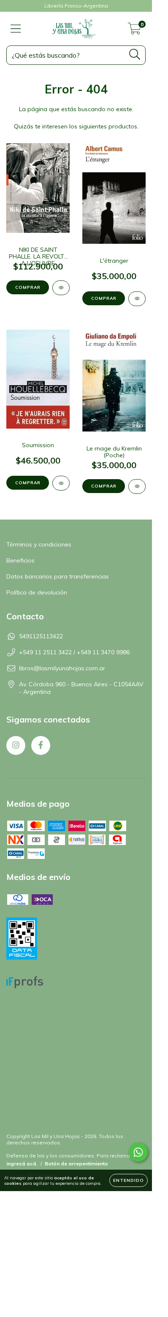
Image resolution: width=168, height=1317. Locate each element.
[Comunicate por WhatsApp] (138, 1152)
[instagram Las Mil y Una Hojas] (15, 745)
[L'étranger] (137, 298)
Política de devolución (36, 592)
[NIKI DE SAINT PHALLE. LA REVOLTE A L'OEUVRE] (61, 287)
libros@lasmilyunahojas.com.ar (62, 668)
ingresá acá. (22, 1163)
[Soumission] (61, 483)
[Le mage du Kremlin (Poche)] (137, 486)
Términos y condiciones (38, 544)
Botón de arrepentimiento (76, 1163)
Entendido (128, 1180)
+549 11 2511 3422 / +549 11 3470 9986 (74, 652)
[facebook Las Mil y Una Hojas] (40, 745)
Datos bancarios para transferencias (57, 576)
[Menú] (15, 28)
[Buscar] (135, 54)
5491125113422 (41, 636)
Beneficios (20, 560)
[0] (134, 31)
